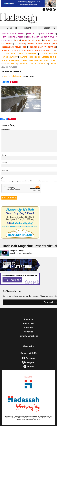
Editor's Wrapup (9, 63)
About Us (28, 325)
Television (19, 49)
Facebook (30, 363)
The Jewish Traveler (45, 56)
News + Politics (18, 43)
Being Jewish (17, 59)
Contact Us (28, 329)
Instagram (30, 368)
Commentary (31, 59)
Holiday (15, 56)
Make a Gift (28, 352)
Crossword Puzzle (10, 53)
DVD (31, 46)
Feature (22, 39)
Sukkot (32, 69)
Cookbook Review (37, 53)
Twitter (30, 372)
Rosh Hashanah (9, 69)
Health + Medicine (10, 66)
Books (39, 49)
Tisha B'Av (43, 69)
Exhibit (38, 46)
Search (47, 33)
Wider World (47, 43)
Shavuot (23, 69)
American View (8, 39)
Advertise (28, 337)
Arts (17, 46)
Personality (33, 43)
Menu (9, 33)
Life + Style (33, 39)
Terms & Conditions (28, 341)
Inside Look (34, 63)
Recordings (7, 49)
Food (24, 53)
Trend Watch (27, 56)
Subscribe (28, 33)
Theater (30, 49)
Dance (24, 46)
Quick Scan (49, 66)
